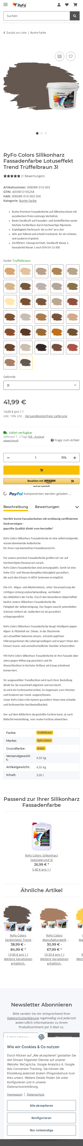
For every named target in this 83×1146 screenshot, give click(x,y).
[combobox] (41, 385)
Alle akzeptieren (41, 1105)
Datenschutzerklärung (23, 1018)
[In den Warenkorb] (6, 46)
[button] (59, 4)
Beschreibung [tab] (15, 507)
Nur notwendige (41, 1130)
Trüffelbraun (44, 732)
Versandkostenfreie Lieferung (46, 416)
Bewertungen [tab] (47, 507)
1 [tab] (37, 133)
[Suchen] (75, 15)
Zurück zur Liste (16, 32)
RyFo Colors (44, 740)
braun (40, 748)
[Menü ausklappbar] (5, 2)
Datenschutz (35, 1094)
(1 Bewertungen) (33, 176)
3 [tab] (45, 133)
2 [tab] (41, 133)
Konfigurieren (41, 1118)
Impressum (14, 1094)
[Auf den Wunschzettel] (70, 56)
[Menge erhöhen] (74, 457)
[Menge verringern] (8, 457)
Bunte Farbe (28, 201)
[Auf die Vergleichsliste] (59, 56)
